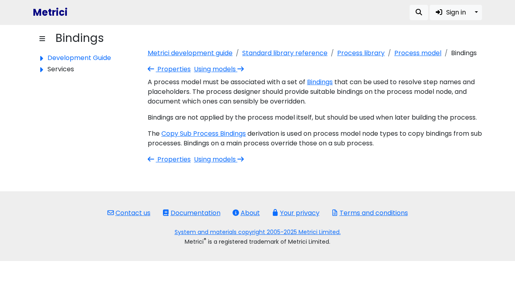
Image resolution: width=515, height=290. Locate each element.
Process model (417, 53)
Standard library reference (285, 53)
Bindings (320, 82)
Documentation (195, 213)
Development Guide (79, 57)
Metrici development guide (190, 53)
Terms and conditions (374, 213)
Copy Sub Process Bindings (203, 133)
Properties (173, 69)
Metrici (50, 12)
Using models (215, 69)
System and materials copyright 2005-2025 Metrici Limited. (258, 232)
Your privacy (299, 213)
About (250, 213)
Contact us (132, 213)
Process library (361, 53)
